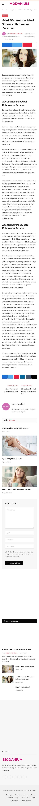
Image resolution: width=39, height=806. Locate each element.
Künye (33, 798)
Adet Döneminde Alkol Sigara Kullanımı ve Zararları (25, 678)
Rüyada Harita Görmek (22, 687)
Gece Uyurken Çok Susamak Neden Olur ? (10, 390)
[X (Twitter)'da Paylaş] (17, 45)
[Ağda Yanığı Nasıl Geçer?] (19, 446)
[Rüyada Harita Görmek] (8, 689)
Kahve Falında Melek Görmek (24, 666)
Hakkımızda (14, 800)
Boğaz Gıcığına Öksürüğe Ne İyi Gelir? (17, 489)
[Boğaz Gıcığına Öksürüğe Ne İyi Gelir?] (19, 476)
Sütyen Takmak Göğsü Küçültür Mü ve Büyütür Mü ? (28, 391)
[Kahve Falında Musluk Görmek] (19, 636)
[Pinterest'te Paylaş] (27, 45)
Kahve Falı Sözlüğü (13, 798)
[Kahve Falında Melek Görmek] (8, 669)
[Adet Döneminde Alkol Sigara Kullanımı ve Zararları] (19, 58)
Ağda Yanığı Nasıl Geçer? (12, 458)
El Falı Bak (25, 798)
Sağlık (5, 15)
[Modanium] (19, 3)
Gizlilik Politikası (26, 800)
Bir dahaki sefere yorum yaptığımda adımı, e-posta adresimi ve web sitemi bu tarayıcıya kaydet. (19, 554)
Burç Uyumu (31, 795)
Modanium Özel (16, 33)
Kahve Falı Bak (20, 795)
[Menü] (3, 3)
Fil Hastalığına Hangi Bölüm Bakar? (15, 428)
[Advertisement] (19, 595)
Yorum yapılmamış (29, 36)
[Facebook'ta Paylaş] (7, 45)
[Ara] (36, 3)
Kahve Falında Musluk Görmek (16, 649)
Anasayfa (9, 795)
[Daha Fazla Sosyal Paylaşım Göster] (35, 45)
